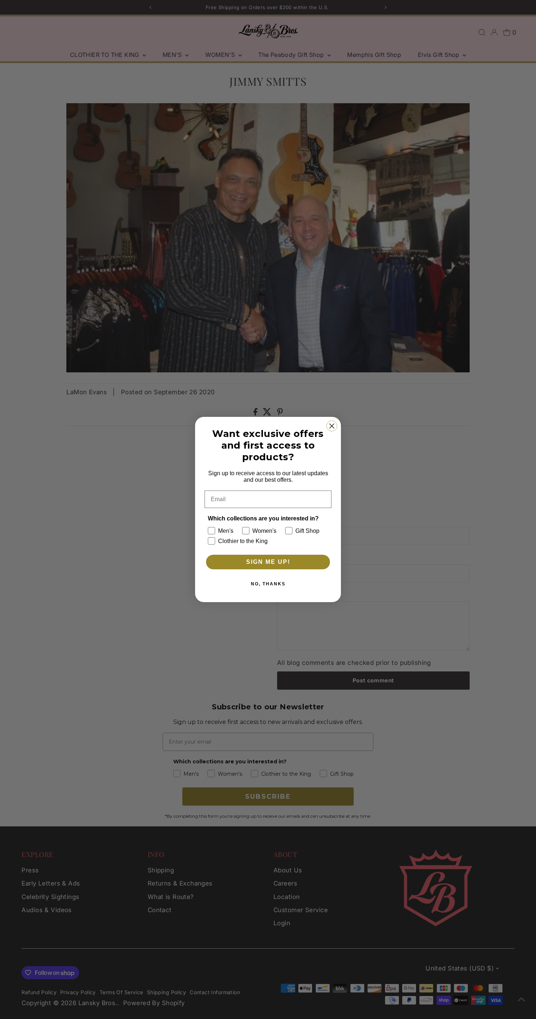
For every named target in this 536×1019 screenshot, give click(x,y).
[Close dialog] (331, 426)
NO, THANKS (268, 583)
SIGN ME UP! (268, 562)
